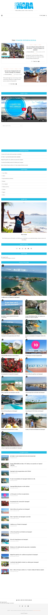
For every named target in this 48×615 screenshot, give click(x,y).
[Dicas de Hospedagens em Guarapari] (12, 402)
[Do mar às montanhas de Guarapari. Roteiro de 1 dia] (36, 327)
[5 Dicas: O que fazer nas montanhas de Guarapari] (12, 439)
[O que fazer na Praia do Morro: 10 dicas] (12, 421)
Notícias (3, 181)
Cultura (3, 175)
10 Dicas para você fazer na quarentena (33, 355)
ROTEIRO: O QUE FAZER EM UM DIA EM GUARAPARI (10, 157)
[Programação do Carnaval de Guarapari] (12, 365)
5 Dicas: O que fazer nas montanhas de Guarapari (11, 448)
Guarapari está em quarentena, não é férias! (10, 335)
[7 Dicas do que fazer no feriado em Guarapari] (36, 384)
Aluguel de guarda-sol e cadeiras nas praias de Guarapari (12, 159)
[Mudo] (43, 120)
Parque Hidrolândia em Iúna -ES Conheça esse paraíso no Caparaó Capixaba (35, 317)
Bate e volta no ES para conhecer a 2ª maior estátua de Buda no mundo (14, 165)
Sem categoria (6, 68)
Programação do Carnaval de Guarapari (9, 374)
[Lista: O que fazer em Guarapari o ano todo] (12, 384)
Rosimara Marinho (31, 51)
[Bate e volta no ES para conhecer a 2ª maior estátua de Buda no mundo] (5, 571)
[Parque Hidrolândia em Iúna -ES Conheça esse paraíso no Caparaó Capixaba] (36, 307)
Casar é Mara (4, 173)
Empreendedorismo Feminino (7, 178)
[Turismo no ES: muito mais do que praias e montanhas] (5, 548)
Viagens (35, 44)
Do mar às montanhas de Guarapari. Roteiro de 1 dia (35, 336)
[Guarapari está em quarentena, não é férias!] (12, 327)
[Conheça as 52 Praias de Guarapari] (24, 280)
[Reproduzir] (3, 120)
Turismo (31, 44)
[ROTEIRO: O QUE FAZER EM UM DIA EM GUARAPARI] (12, 307)
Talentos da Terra (5, 186)
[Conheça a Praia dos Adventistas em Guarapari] (36, 421)
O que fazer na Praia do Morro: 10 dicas (9, 429)
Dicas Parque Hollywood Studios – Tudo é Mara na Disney (35, 48)
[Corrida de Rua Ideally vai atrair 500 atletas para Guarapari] (5, 564)
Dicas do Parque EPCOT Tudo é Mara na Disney (13, 71)
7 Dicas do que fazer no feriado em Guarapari (34, 392)
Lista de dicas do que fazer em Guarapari (34, 374)
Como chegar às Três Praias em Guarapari (34, 411)
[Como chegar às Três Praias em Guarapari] (36, 402)
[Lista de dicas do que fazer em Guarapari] (36, 365)
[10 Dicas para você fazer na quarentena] (36, 347)
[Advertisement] (24, 27)
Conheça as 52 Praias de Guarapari (10, 297)
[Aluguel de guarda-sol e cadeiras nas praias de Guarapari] (5, 556)
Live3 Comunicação (36, 610)
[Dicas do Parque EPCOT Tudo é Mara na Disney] (35, 74)
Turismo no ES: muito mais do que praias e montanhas (11, 154)
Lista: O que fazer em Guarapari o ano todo (10, 392)
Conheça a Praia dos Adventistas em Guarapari (35, 429)
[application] (24, 109)
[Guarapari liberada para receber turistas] (12, 347)
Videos (40, 44)
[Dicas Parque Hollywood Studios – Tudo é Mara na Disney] (12, 50)
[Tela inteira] (45, 120)
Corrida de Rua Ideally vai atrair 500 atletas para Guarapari (12, 162)
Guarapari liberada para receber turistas (10, 355)
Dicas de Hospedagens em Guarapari (9, 411)
